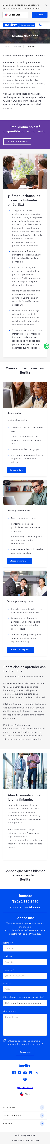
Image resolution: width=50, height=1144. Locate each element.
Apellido (8, 956)
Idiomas (17, 46)
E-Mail (7, 983)
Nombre (8, 942)
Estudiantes (9, 1107)
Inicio (6, 46)
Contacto (7, 1123)
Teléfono (8, 969)
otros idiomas (34, 871)
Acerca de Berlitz (12, 1115)
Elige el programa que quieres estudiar (24, 997)
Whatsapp (34, 907)
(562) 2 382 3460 (25, 901)
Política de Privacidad (29, 933)
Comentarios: (10, 1011)
